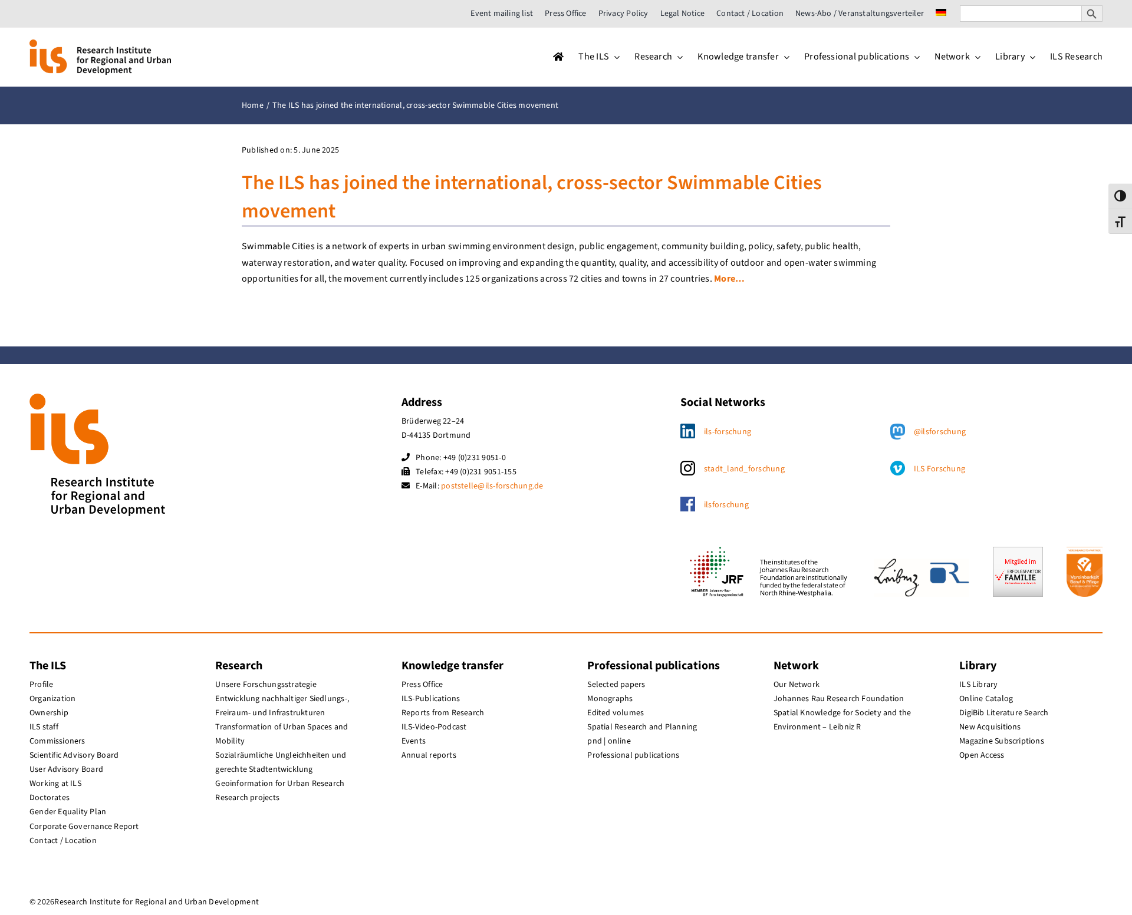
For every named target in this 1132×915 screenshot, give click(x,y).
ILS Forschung (939, 469)
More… (729, 278)
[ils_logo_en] (100, 44)
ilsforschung (726, 505)
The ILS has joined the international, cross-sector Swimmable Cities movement (532, 197)
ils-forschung (727, 432)
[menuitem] (941, 13)
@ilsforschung (940, 432)
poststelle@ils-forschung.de (492, 486)
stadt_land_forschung (744, 469)
